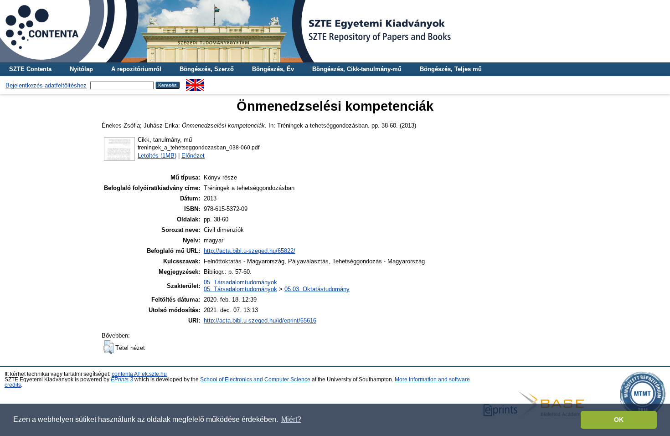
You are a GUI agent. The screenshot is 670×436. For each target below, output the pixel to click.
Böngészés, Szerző (207, 69)
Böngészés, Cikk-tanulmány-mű (357, 69)
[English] (195, 82)
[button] (108, 347)
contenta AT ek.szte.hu (139, 374)
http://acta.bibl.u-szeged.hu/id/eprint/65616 (260, 320)
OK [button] (619, 419)
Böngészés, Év (273, 69)
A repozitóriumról (136, 69)
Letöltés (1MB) (157, 155)
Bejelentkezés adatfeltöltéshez (46, 85)
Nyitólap (81, 69)
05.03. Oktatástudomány (317, 289)
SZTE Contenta (30, 69)
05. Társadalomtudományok (240, 282)
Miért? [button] (291, 419)
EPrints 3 (122, 379)
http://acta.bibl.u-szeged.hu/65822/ (249, 250)
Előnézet (193, 155)
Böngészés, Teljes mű (451, 69)
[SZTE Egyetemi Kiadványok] (335, 31)
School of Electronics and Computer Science (255, 379)
